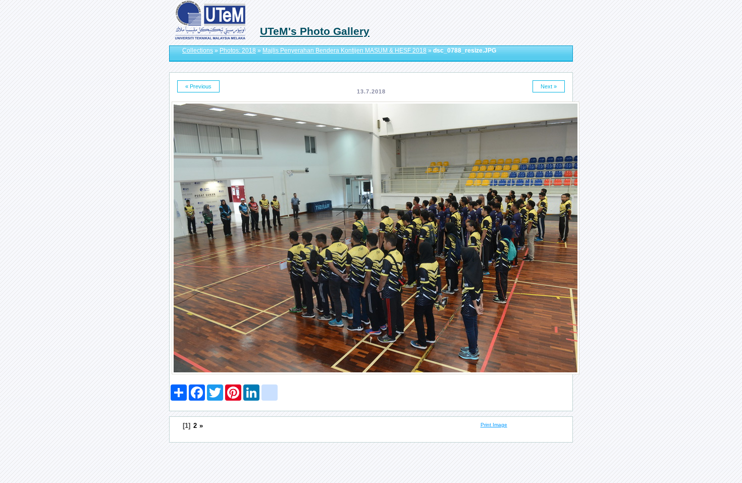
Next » (549, 86)
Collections (197, 50)
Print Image (494, 424)
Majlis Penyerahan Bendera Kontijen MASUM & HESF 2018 (344, 50)
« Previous (198, 86)
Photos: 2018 (238, 50)
